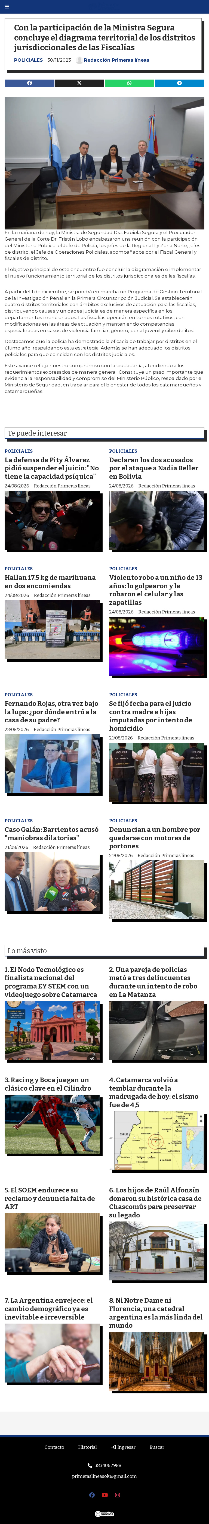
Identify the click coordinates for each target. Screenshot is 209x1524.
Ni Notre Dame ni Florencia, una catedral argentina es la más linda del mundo (156, 1312)
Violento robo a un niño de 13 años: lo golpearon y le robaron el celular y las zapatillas (155, 590)
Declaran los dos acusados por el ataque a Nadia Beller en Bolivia (153, 468)
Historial (87, 1447)
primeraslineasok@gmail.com (104, 1476)
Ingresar (126, 1447)
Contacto (54, 1447)
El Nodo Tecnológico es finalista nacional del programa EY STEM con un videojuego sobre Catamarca (51, 982)
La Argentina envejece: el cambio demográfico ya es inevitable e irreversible (49, 1308)
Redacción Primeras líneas (116, 60)
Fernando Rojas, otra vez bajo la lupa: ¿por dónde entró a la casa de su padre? (51, 712)
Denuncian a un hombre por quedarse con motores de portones (154, 838)
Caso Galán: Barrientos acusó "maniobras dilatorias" (52, 834)
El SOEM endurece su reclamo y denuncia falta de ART (50, 1198)
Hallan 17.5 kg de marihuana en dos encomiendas (50, 582)
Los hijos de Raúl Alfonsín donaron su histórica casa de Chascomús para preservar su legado (155, 1202)
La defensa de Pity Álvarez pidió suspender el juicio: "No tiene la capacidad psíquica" (52, 468)
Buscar (156, 1447)
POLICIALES (28, 60)
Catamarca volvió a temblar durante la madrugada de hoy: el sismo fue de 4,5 (153, 1092)
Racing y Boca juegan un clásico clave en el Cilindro (48, 1084)
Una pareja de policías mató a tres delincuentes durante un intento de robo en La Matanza (153, 982)
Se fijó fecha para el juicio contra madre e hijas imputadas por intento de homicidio (150, 716)
